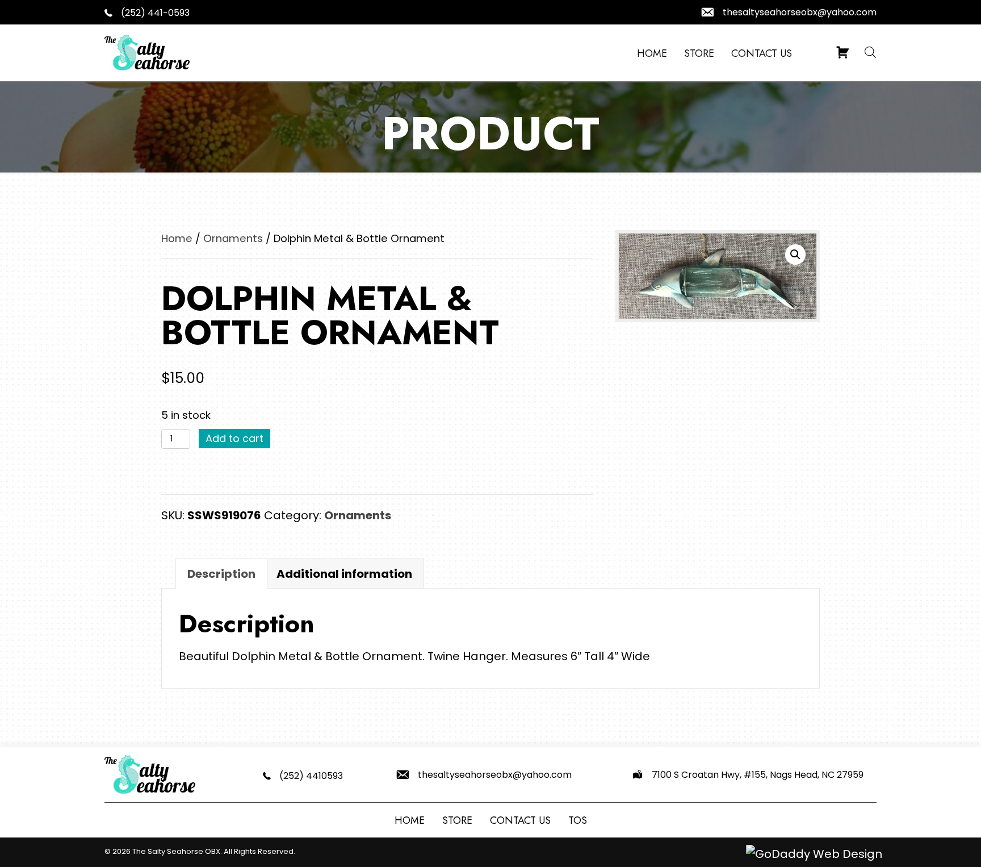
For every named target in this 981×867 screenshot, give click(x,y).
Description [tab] (221, 574)
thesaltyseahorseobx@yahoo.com (800, 12)
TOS (577, 820)
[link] (652, 53)
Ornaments (233, 238)
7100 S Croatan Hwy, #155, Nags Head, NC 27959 (757, 774)
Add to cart (234, 438)
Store (457, 820)
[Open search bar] (870, 51)
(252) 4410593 (311, 775)
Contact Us (520, 820)
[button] (795, 254)
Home (176, 238)
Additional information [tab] (344, 574)
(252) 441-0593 (155, 12)
